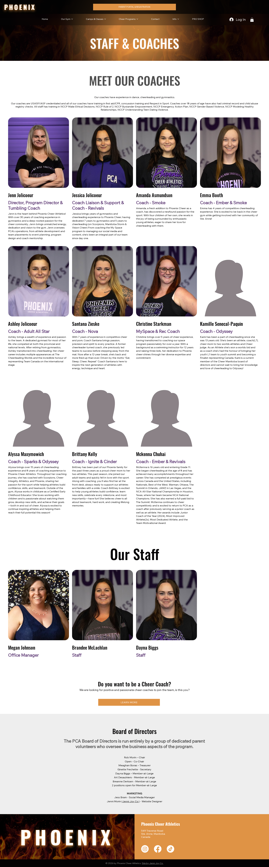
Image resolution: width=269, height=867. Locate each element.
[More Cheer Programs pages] (137, 19)
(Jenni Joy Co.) (130, 801)
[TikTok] (170, 849)
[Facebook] (157, 849)
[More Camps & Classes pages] (105, 19)
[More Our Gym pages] (72, 19)
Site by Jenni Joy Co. (152, 863)
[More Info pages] (178, 19)
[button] (252, 19)
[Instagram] (145, 849)
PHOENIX (20, 7)
